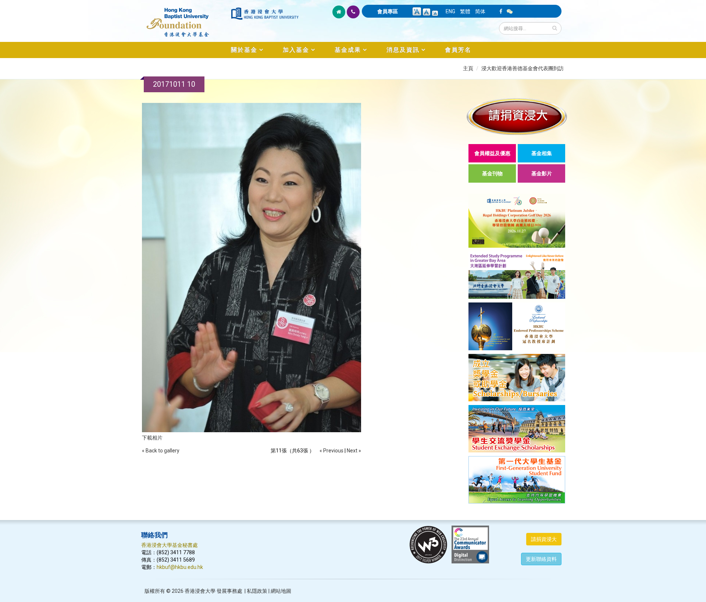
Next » (354, 451)
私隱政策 (257, 591)
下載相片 (152, 438)
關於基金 (244, 49)
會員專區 (387, 11)
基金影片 (541, 173)
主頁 (468, 68)
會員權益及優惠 (492, 153)
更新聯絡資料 (541, 559)
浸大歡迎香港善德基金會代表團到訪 (522, 68)
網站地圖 (281, 591)
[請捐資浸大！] (517, 116)
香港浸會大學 (200, 591)
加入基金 (296, 49)
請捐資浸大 (544, 539)
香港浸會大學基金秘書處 (169, 545)
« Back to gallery (160, 451)
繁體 (465, 11)
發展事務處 (229, 591)
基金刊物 (492, 173)
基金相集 (541, 153)
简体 (480, 11)
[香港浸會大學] (265, 13)
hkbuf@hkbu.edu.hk (180, 567)
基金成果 (348, 49)
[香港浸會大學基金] (186, 18)
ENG (450, 11)
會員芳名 (458, 49)
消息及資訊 (403, 49)
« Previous (331, 451)
